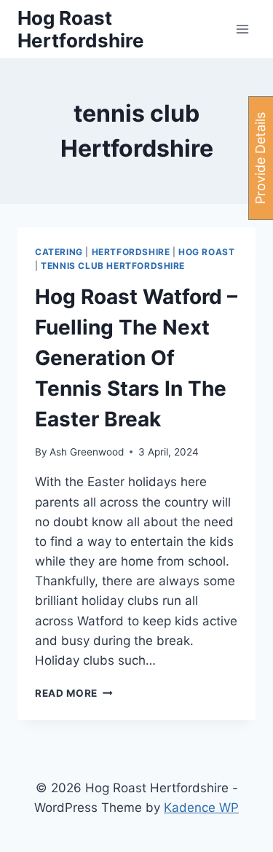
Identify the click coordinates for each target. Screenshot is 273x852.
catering (59, 251)
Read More (74, 693)
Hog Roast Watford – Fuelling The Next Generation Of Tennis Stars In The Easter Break (136, 357)
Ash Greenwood (87, 452)
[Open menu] (242, 28)
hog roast (206, 251)
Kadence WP (201, 807)
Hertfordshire (131, 251)
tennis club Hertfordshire (113, 265)
